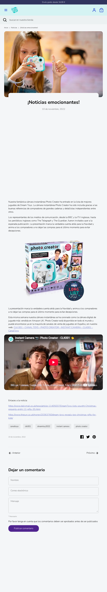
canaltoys (14, 426)
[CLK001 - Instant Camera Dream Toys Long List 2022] (53, 267)
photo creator (81, 426)
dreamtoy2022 (43, 426)
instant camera (63, 426)
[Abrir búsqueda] (4, 20)
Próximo (91, 452)
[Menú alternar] (6, 10)
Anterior (16, 452)
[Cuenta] (94, 8)
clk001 (28, 426)
